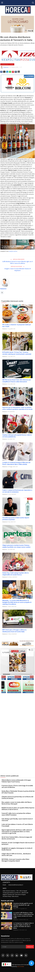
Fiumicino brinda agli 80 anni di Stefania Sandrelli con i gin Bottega (23, 905)
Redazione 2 (5, 466)
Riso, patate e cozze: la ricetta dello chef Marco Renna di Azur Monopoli (17, 803)
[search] (33, 3)
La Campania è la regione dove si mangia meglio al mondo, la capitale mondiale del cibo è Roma (23, 925)
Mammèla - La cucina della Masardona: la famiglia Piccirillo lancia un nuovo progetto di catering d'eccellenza (16, 602)
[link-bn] (17, 24)
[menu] (2, 3)
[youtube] (21, 955)
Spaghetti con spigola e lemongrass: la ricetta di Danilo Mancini (17, 849)
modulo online (13, 251)
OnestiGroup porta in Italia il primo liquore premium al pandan (15, 518)
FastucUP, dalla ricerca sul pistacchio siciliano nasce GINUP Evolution (16, 814)
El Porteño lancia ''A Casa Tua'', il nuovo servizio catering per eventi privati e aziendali (16, 353)
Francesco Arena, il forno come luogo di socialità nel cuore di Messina (17, 786)
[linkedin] (17, 955)
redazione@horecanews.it (15, 885)
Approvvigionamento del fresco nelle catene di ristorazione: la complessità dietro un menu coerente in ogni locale (17, 831)
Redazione (3, 288)
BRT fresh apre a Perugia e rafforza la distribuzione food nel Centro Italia (14, 630)
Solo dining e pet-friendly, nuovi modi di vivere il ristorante (17, 819)
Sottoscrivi (30, 947)
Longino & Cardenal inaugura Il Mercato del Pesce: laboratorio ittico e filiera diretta (16, 463)
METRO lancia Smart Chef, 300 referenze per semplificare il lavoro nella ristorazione (16, 380)
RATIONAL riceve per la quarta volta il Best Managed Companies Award (15, 860)
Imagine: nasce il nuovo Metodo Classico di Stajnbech (17, 269)
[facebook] (3, 955)
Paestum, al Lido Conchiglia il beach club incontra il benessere (18, 843)
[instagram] (12, 955)
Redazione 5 (5, 577)
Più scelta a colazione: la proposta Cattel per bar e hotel (16, 325)
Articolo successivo (16, 266)
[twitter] (8, 955)
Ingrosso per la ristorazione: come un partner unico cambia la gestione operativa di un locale (17, 408)
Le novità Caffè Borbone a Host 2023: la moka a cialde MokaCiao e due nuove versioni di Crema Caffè (23, 915)
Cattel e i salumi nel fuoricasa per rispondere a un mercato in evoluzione (17, 491)
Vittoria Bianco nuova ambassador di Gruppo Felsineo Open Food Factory (16, 781)
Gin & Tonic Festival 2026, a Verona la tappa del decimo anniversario (17, 838)
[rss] (26, 955)
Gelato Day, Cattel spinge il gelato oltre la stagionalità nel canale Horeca (15, 573)
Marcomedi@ (20, 966)
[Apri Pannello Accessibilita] (31, 963)
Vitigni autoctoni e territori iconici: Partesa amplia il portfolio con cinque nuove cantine (16, 546)
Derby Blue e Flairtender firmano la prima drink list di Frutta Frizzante (18, 792)
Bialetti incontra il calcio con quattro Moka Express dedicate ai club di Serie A (18, 808)
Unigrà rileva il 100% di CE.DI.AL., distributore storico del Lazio (16, 854)
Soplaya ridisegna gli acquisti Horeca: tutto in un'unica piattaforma (17, 435)
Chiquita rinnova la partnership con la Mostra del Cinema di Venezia (17, 797)
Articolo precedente (18, 259)
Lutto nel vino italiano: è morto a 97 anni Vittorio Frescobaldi (17, 825)
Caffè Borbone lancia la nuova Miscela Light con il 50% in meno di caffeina (17, 262)
